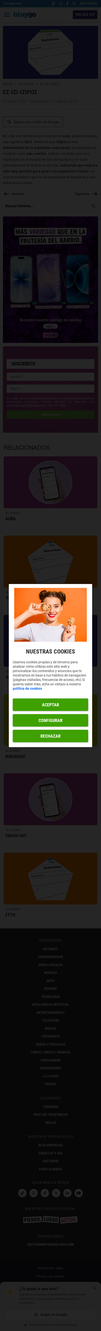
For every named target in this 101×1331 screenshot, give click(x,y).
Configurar (50, 720)
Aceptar (50, 704)
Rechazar (50, 735)
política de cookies (27, 688)
